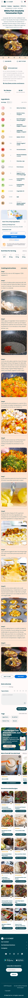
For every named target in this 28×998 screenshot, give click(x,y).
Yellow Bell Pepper (19, 131)
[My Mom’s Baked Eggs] (7, 919)
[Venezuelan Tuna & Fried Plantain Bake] (7, 896)
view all (24, 753)
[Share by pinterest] (9, 57)
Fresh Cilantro (20, 178)
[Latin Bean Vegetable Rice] (7, 872)
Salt (18, 197)
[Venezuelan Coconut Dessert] (7, 802)
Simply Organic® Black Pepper (21, 203)
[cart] (25, 2)
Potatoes (23, 154)
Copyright (7, 990)
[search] (22, 2)
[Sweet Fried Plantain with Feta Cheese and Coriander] (21, 919)
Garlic (18, 137)
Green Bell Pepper (19, 125)
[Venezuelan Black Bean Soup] (7, 849)
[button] (2, 2)
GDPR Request (8, 986)
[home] (8, 2)
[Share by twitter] (20, 57)
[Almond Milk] (11, 770)
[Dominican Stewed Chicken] (21, 802)
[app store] (19, 960)
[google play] (9, 960)
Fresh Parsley (20, 184)
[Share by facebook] (14, 57)
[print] (3, 57)
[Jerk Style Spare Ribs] (21, 896)
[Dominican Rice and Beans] (21, 872)
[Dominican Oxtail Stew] (7, 825)
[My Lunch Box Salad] (21, 849)
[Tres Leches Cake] (21, 825)
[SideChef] (7, 939)
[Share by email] (25, 57)
